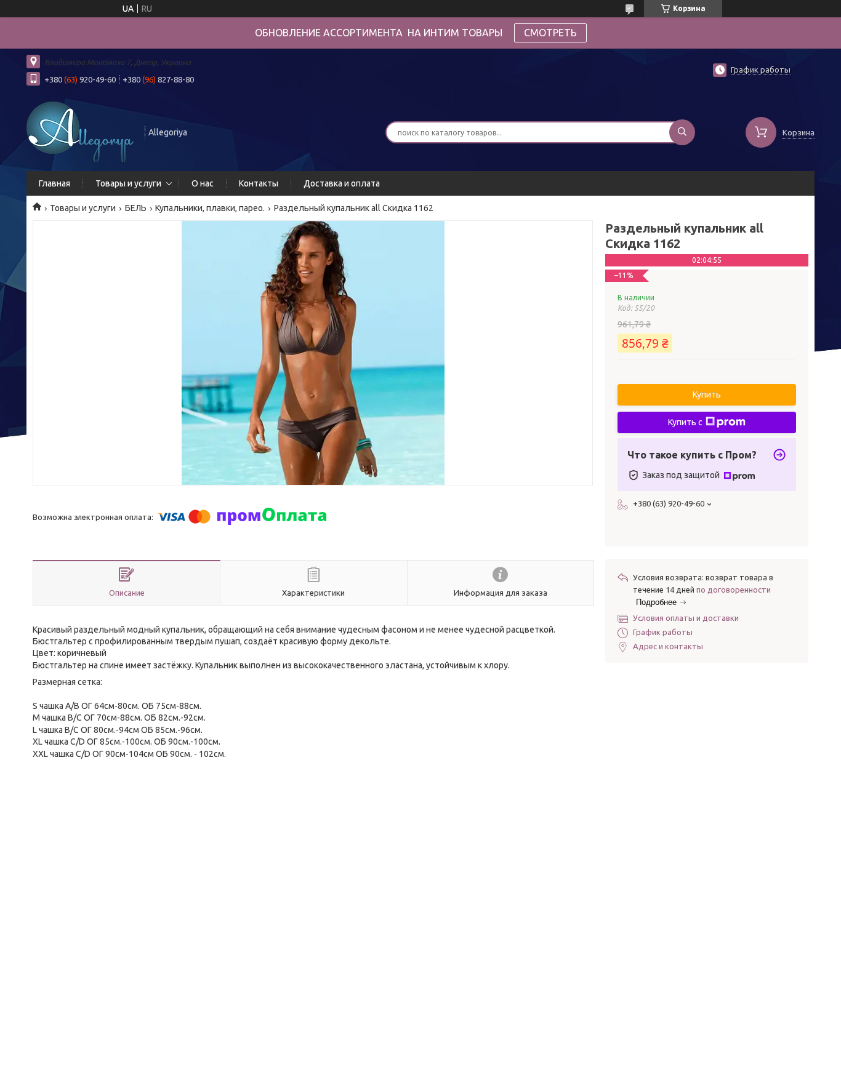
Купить (707, 394)
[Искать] (682, 132)
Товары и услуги (128, 183)
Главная (54, 183)
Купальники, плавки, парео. (210, 208)
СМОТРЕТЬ (550, 32)
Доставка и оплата (342, 183)
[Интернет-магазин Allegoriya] (80, 131)
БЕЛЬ (136, 208)
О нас (202, 183)
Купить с (685, 422)
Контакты (258, 183)
